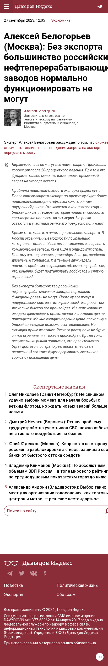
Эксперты (13, 594)
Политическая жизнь (77, 585)
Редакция (12, 637)
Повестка (13, 585)
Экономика (61, 20)
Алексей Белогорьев (39, 111)
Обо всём (66, 594)
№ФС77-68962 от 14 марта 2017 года (57, 620)
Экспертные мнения (59, 387)
